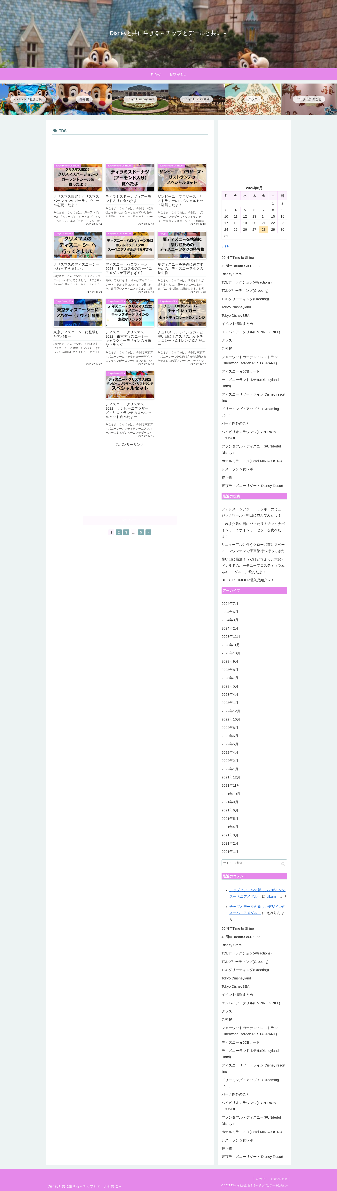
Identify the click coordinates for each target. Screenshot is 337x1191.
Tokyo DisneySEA (235, 316)
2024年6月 (230, 612)
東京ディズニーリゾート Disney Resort (252, 486)
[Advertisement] (130, 147)
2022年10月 (231, 719)
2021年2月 (230, 843)
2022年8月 (230, 728)
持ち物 (227, 477)
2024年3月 (230, 620)
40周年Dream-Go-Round (241, 266)
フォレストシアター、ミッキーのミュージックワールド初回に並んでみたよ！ (253, 512)
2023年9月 (230, 661)
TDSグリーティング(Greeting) (245, 299)
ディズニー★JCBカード (241, 371)
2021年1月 (230, 852)
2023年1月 (230, 703)
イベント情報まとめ (237, 324)
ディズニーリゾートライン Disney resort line (253, 397)
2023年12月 (231, 637)
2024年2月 (230, 628)
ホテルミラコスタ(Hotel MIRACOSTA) (252, 461)
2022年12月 (231, 711)
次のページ (130, 520)
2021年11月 (231, 785)
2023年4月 (230, 694)
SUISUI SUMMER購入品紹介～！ (248, 580)
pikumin (272, 896)
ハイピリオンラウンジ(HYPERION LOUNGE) (249, 435)
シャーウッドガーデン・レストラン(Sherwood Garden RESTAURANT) (250, 360)
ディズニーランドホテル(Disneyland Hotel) (250, 383)
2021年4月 (230, 827)
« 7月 (226, 246)
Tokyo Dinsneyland (236, 307)
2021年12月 (231, 777)
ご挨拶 (227, 348)
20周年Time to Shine (238, 258)
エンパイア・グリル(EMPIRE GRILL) (251, 332)
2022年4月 (230, 752)
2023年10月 (231, 653)
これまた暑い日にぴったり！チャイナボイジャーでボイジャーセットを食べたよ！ (253, 530)
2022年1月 (230, 769)
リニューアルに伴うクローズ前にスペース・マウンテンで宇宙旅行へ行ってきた (253, 548)
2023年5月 (230, 686)
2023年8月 (230, 670)
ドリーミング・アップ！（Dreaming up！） (250, 412)
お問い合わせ (279, 1178)
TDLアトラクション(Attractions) (247, 282)
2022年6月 (230, 736)
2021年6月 (230, 810)
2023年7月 (230, 678)
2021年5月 (230, 819)
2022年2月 (230, 761)
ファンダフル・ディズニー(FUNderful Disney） (251, 449)
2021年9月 (230, 802)
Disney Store (232, 274)
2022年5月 (230, 744)
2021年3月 (230, 835)
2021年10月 (231, 794)
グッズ (227, 340)
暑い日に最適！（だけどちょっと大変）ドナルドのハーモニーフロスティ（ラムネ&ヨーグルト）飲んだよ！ (253, 565)
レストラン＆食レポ (237, 469)
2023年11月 (231, 645)
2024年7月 (230, 604)
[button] (283, 863)
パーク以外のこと (236, 423)
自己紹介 (261, 1178)
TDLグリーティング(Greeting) (245, 291)
